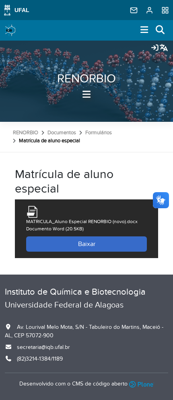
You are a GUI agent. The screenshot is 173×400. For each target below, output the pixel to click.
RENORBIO (86, 79)
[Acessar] (154, 48)
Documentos (61, 132)
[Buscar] (160, 30)
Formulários (98, 132)
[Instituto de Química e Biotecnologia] (10, 30)
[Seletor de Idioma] (163, 48)
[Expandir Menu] (144, 30)
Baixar (86, 244)
